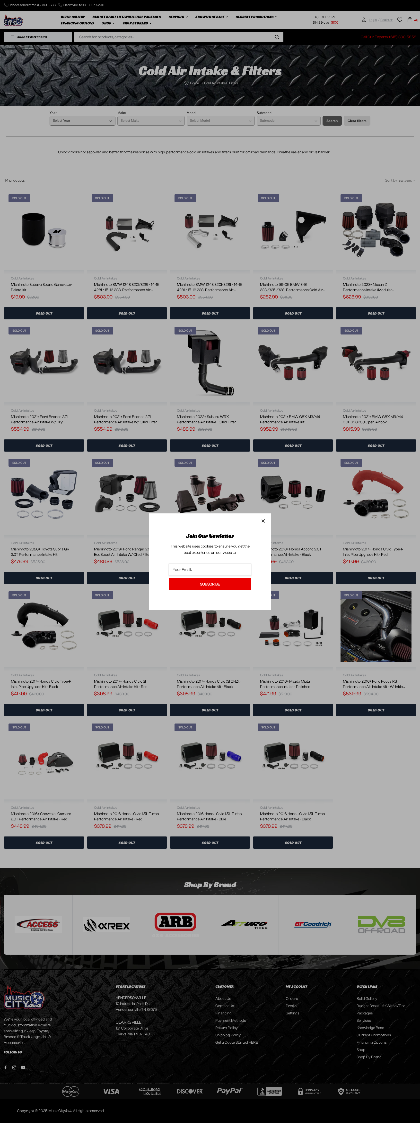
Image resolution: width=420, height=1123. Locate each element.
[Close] (263, 521)
